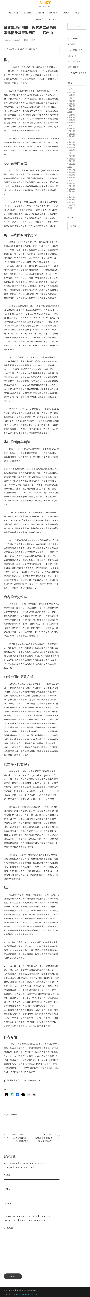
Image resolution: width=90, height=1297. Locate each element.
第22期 (72, 188)
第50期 (72, 92)
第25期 (72, 177)
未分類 (70, 208)
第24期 (72, 183)
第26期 (72, 175)
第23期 (72, 186)
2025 (70, 98)
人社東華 (45, 2)
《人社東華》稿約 (75, 50)
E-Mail (7, 1189)
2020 (70, 166)
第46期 (72, 106)
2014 (26, 40)
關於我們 (71, 44)
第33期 (72, 150)
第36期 (72, 142)
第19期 (72, 199)
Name (7, 1174)
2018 (70, 194)
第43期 (72, 117)
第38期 (72, 133)
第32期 (72, 156)
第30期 (72, 161)
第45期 (72, 108)
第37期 (72, 136)
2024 (70, 111)
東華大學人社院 (74, 61)
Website (8, 1203)
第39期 (72, 131)
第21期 (72, 191)
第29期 (72, 163)
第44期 (72, 115)
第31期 (72, 158)
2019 (70, 180)
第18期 (72, 202)
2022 (70, 139)
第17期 (72, 205)
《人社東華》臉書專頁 (77, 73)
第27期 (72, 172)
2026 (70, 89)
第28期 (72, 169)
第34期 (72, 147)
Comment (9, 1227)
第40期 (72, 128)
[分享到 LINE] (12, 1094)
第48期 (72, 101)
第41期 (72, 122)
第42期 (72, 120)
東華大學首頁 (73, 67)
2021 (70, 153)
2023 (70, 125)
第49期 (72, 95)
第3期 (33, 40)
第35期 (72, 144)
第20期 (72, 197)
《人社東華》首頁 (75, 38)
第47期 (72, 103)
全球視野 (13, 1114)
